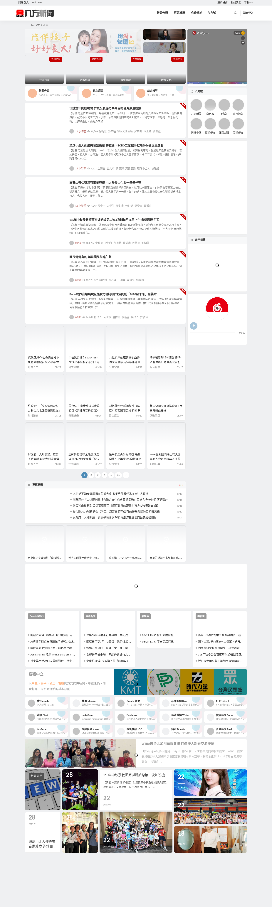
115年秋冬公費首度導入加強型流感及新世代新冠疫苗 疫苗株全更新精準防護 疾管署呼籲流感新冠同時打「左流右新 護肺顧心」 (221, 654)
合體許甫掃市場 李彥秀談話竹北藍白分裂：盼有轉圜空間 (109, 654)
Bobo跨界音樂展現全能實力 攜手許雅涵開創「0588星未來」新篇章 (113, 294)
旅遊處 (127, 243)
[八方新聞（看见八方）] (35, 13)
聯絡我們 (236, 2)
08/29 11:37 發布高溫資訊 (158, 641)
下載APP (248, 2)
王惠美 (121, 280)
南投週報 (238, 113)
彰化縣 (103, 280)
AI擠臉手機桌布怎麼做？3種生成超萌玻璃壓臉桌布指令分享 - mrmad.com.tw (53, 641)
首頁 (45, 25)
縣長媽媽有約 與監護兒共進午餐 (90, 257)
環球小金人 (143, 168)
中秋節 (99, 243)
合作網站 (196, 13)
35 (118, 475)
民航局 (136, 243)
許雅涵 (155, 168)
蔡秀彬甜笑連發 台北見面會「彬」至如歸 (86, 558)
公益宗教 (36, 185)
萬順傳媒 (210, 133)
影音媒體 (34, 530)
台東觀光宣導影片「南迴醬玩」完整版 (46, 558)
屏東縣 (138, 131)
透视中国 (196, 133)
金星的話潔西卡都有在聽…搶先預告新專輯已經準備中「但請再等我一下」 (168, 558)
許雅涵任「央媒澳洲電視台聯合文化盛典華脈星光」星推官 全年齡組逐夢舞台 (44, 411)
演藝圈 (126, 317)
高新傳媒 (238, 133)
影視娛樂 (36, 148)
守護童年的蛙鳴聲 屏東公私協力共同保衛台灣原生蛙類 (105, 108)
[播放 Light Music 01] (193, 326)
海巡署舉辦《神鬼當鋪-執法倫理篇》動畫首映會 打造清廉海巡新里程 (165, 362)
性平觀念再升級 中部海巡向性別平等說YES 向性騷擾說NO (125, 459)
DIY (96, 280)
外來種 (112, 131)
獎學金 (138, 206)
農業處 (157, 131)
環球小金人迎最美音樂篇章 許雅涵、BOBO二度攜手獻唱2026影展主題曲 (116, 145)
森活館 (112, 280)
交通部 (108, 243)
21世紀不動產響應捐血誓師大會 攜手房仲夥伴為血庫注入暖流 (124, 362)
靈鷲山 (148, 206)
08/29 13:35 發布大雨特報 (158, 635)
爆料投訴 (222, 2)
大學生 (111, 206)
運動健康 (155, 415)
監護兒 (131, 280)
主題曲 (101, 168)
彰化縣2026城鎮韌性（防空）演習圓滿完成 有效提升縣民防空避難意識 (124, 411)
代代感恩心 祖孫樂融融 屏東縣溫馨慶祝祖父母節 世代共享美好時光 (44, 362)
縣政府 (140, 280)
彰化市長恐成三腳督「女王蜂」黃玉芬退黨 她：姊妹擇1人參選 (109, 648)
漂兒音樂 (130, 168)
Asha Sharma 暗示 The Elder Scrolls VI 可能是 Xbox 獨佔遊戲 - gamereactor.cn (53, 654)
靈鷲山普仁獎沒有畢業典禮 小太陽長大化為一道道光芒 (105, 182)
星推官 (116, 317)
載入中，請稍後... (41, 599)
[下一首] (200, 339)
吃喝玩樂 (155, 464)
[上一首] (193, 339)
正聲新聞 (224, 133)
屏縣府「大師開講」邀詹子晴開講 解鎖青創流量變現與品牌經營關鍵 (43, 459)
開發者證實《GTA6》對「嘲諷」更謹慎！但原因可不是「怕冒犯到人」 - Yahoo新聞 (53, 635)
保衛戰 (103, 131)
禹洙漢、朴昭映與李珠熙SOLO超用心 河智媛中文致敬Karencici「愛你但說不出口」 (127, 558)
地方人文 (36, 110)
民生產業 (36, 222)
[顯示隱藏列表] (242, 339)
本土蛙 (147, 131)
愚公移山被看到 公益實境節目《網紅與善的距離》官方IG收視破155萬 (84, 411)
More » (180, 131)
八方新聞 (196, 113)
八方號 (211, 13)
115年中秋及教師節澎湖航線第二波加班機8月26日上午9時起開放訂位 (114, 220)
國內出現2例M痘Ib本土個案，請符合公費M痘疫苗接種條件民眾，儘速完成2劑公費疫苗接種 (221, 641)
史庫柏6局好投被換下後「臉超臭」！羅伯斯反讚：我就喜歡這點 (109, 661)
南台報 (210, 113)
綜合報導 (155, 367)
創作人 (98, 317)
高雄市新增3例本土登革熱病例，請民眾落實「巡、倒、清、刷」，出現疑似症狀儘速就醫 (221, 635)
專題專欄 (37, 484)
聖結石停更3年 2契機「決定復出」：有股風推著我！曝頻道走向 (109, 641)
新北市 (120, 206)
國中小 (101, 206)
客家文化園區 (125, 131)
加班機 (118, 243)
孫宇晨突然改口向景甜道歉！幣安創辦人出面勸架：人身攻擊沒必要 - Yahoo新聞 (53, 661)
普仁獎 (129, 206)
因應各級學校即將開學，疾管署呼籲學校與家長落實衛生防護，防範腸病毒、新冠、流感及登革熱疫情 (221, 648)
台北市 (111, 168)
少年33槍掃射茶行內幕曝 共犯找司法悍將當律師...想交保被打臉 (109, 635)
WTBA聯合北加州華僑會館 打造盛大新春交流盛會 (178, 744)
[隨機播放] (229, 339)
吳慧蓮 (120, 168)
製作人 (135, 317)
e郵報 (224, 113)
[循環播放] (222, 339)
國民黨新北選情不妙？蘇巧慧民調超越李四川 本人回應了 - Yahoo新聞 (53, 648)
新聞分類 (162, 13)
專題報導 (179, 13)
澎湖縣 (145, 243)
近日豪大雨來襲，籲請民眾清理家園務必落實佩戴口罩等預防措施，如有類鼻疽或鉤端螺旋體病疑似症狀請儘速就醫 (221, 661)
